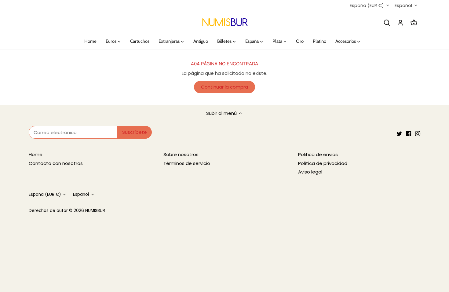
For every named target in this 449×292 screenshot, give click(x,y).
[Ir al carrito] (414, 22)
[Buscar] (387, 22)
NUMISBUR (95, 211)
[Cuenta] (400, 22)
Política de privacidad (322, 163)
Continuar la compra (224, 87)
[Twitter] (399, 133)
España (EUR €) (367, 5)
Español (403, 5)
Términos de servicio (186, 163)
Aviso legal (310, 172)
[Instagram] (417, 133)
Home (35, 154)
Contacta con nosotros (56, 163)
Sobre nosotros (181, 154)
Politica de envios (318, 154)
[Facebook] (408, 133)
